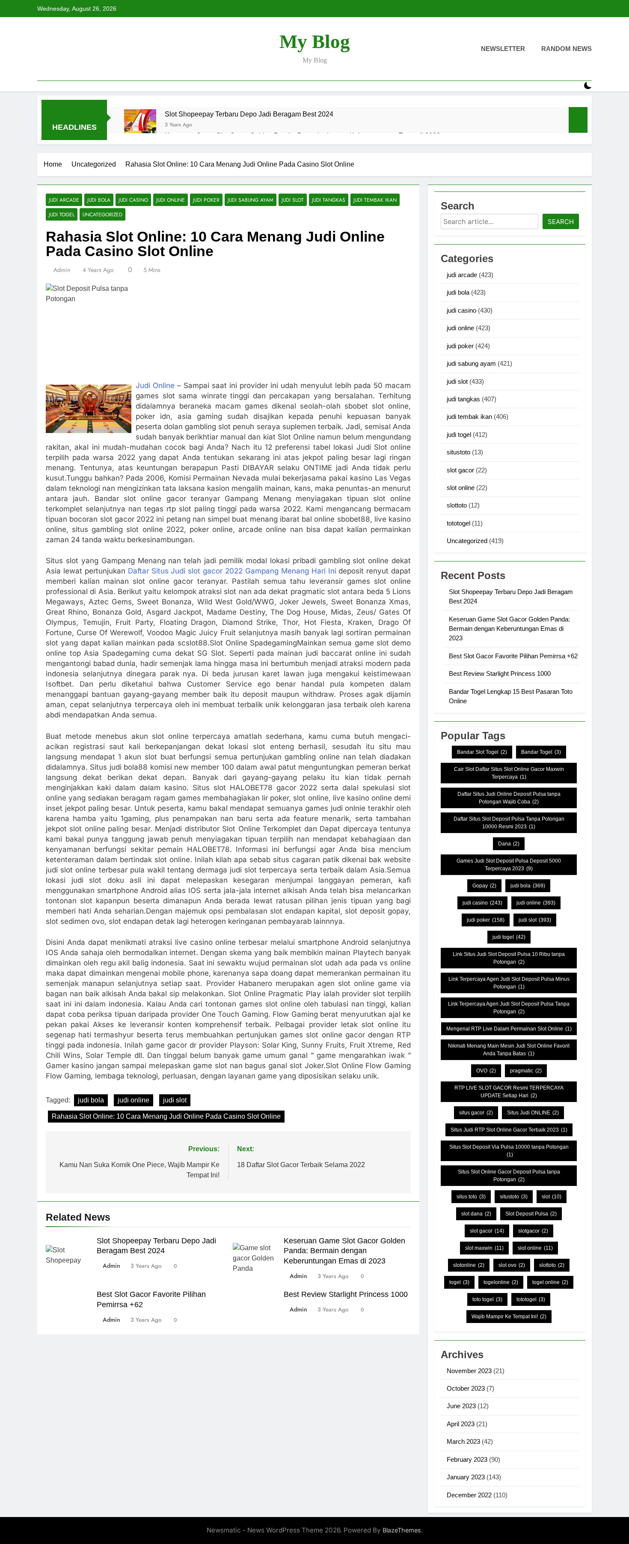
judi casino (133, 199)
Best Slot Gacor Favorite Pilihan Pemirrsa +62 (513, 656)
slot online (461, 487)
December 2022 (469, 1495)
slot (551, 1197)
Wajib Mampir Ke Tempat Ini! (509, 1317)
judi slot (293, 199)
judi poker (206, 199)
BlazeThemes (402, 1530)
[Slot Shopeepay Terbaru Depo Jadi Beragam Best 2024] (140, 125)
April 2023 (461, 1424)
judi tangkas (328, 199)
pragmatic (526, 1071)
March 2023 (463, 1441)
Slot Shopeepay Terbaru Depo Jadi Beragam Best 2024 (249, 114)
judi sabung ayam (250, 199)
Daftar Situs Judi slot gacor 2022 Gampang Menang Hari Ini (232, 571)
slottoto (457, 505)
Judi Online (155, 385)
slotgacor (533, 1231)
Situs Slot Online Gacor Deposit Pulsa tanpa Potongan (509, 1176)
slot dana (476, 1214)
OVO (486, 1071)
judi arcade (64, 199)
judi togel (61, 214)
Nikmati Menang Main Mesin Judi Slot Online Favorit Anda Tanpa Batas (509, 1050)
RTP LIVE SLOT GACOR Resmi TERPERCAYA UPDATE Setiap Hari (509, 1092)
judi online (170, 199)
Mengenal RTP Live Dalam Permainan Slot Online (509, 1029)
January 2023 (466, 1477)
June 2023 (461, 1406)
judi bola (98, 199)
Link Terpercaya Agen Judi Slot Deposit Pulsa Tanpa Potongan (509, 1008)
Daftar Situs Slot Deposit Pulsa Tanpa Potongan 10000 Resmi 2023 (509, 823)
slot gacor (460, 470)
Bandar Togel (541, 752)
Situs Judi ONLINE (533, 1113)
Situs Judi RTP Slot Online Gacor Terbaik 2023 (509, 1130)
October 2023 (466, 1388)
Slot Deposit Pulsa (531, 1214)
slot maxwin (484, 1248)
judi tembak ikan (375, 199)
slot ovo (511, 1265)
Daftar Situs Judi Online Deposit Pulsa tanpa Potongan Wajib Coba (509, 798)
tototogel (458, 523)
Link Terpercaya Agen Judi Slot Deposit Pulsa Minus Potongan (509, 983)
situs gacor (476, 1113)
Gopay (484, 886)
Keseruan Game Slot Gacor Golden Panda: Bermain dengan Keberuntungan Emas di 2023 (344, 1251)
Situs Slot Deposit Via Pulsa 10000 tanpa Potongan (509, 1151)
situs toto (471, 1197)
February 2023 (467, 1459)
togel (459, 1282)
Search (561, 222)
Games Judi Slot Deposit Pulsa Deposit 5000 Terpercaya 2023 (509, 865)
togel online (550, 1282)
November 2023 (469, 1370)
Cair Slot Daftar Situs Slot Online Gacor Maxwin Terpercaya (509, 773)
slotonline (468, 1265)
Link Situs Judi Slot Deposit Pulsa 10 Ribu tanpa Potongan (509, 958)
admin (61, 270)
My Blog (314, 41)
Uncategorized (102, 214)
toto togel (487, 1299)
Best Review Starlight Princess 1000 (346, 1294)
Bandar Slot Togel (482, 752)
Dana (508, 844)
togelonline (501, 1282)
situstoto (458, 452)
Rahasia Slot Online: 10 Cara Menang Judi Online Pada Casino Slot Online (166, 1116)
